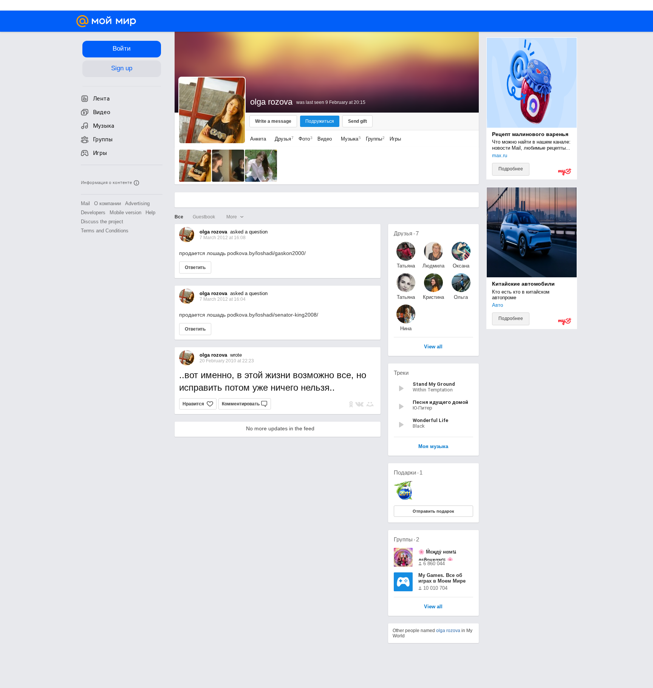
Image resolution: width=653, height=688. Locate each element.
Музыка (349, 139)
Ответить (195, 267)
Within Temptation (433, 390)
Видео (325, 139)
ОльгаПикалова (461, 297)
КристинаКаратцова (433, 297)
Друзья (282, 139)
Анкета (258, 139)
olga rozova (448, 630)
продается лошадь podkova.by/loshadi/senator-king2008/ (248, 315)
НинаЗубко (405, 328)
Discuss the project (102, 221)
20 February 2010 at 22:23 (227, 360)
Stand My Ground (434, 384)
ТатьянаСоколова (406, 266)
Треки (401, 373)
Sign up (121, 68)
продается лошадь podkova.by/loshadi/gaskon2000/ (242, 253)
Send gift (357, 121)
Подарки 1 (408, 472)
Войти (122, 48)
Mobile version (125, 212)
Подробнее (510, 169)
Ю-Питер (422, 408)
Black (419, 426)
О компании (107, 203)
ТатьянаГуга (406, 297)
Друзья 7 (406, 233)
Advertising (137, 203)
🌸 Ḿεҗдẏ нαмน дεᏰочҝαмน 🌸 (437, 555)
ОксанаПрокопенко (461, 266)
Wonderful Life (430, 420)
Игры (395, 139)
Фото (304, 139)
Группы (373, 139)
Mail (85, 203)
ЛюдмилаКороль (433, 266)
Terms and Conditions (104, 230)
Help (150, 212)
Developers (93, 212)
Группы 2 (406, 539)
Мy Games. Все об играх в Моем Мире (442, 578)
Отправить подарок (433, 511)
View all (433, 607)
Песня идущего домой (440, 402)
